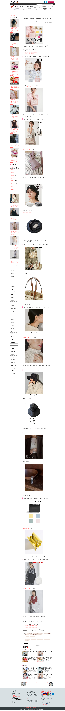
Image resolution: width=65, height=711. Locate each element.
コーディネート (13, 175)
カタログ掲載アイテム (14, 172)
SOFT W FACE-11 (26, 528)
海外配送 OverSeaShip (46, 0)
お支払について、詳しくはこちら (46, 704)
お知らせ (12, 169)
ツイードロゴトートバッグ (27, 86)
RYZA (12, 339)
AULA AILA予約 (13, 362)
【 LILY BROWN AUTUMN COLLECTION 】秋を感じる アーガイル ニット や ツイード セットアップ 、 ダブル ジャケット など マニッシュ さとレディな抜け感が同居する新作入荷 (15, 233)
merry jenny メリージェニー (47, 633)
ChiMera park (12, 336)
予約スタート (13, 178)
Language (12, 322)
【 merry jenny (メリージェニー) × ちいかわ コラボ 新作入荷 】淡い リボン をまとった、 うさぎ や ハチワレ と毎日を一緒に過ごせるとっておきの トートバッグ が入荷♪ (15, 58)
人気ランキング (13, 180)
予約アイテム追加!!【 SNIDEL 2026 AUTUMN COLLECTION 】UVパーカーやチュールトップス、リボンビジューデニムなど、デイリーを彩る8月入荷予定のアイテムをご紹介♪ (15, 130)
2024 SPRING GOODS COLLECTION (31, 52)
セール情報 (12, 177)
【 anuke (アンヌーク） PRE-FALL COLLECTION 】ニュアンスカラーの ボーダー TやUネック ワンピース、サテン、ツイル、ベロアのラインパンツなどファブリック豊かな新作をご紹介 (15, 145)
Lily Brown (12, 311)
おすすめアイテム (13, 167)
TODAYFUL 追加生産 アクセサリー (31, 53)
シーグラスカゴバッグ (27, 274)
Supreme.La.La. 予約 (13, 365)
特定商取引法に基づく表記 (23, 707)
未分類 (12, 186)
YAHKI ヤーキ (39, 634)
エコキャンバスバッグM (27, 149)
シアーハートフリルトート (27, 588)
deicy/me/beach (13, 286)
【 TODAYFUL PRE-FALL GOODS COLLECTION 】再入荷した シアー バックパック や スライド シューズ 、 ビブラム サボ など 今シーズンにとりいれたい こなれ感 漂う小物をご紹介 (15, 261)
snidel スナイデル (27, 634)
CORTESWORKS (13, 308)
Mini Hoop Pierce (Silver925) (28, 337)
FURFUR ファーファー (29, 633)
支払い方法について (29, 707)
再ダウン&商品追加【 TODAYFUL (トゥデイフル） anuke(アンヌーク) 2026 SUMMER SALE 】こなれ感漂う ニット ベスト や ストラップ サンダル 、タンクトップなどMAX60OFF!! (15, 101)
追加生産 (28, 640)
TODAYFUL (12, 297)
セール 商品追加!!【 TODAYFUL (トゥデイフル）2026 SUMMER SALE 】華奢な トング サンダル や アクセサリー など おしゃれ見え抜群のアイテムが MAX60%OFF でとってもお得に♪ (15, 159)
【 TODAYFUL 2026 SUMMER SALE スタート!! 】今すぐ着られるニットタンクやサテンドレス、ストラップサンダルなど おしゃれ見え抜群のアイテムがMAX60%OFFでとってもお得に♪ (15, 72)
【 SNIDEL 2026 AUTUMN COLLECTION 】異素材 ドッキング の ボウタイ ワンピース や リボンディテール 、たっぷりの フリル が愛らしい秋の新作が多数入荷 (15, 29)
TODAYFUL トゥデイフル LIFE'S (33, 634)
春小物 (25, 640)
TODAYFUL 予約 (13, 351)
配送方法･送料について (36, 707)
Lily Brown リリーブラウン (39, 633)
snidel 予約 (12, 348)
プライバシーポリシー (42, 707)
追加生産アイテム (13, 189)
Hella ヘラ (34, 633)
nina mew (12, 325)
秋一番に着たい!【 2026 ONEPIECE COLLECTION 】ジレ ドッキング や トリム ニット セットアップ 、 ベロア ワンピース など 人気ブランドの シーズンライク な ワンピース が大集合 (14, 116)
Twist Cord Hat (26, 400)
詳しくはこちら (15, 695)
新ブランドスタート (13, 183)
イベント (12, 170)
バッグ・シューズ (13, 273)
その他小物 (12, 276)
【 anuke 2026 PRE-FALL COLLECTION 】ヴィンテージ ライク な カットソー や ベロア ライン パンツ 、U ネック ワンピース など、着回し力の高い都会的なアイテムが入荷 (15, 44)
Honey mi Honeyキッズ (13, 294)
